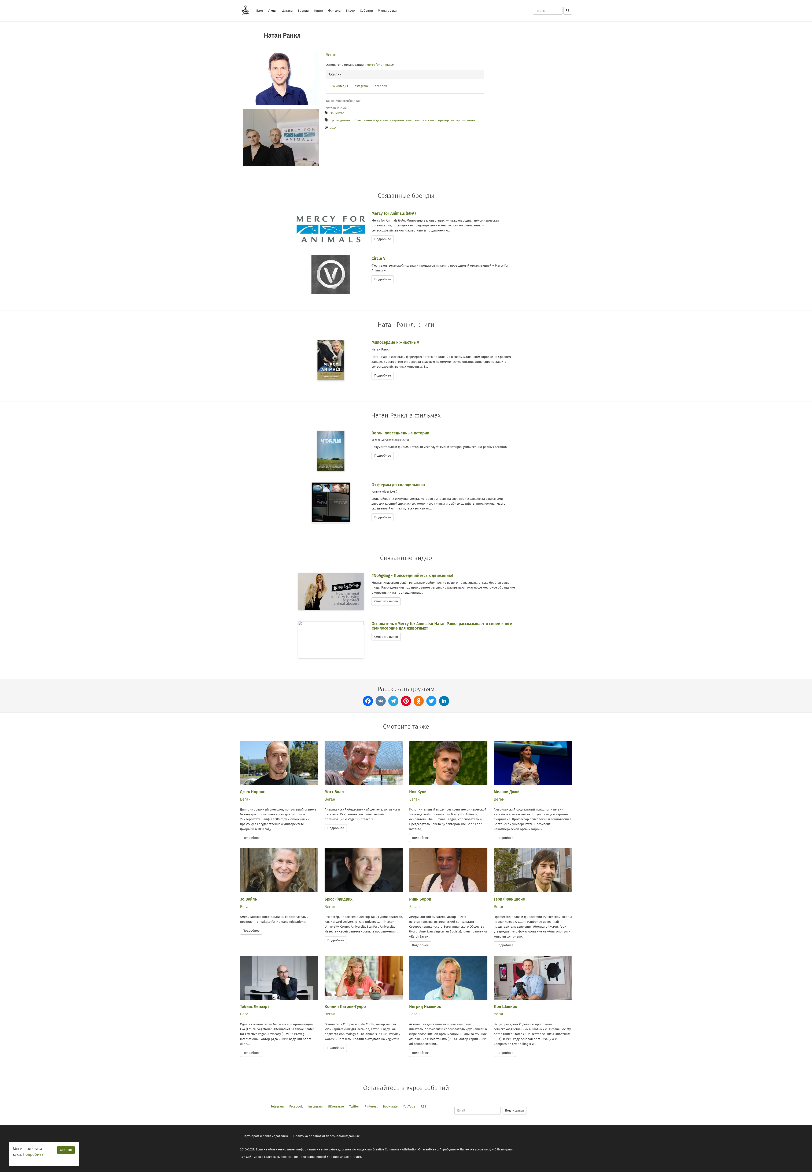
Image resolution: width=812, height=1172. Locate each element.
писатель (469, 120)
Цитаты (287, 10)
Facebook (380, 86)
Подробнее (382, 239)
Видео (350, 10)
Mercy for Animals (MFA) (394, 213)
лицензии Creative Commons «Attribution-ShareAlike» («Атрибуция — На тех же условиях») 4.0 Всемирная (435, 1149)
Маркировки (387, 10)
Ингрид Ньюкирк (425, 1006)
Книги (318, 10)
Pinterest (371, 1106)
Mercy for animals (379, 65)
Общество (337, 113)
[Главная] (247, 10)
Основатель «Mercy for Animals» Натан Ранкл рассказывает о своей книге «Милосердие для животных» (442, 626)
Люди (272, 10)
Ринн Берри (420, 899)
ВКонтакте (336, 1106)
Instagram (361, 86)
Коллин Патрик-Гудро (345, 1006)
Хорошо (66, 1150)
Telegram (277, 1106)
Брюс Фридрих (339, 899)
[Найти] (567, 11)
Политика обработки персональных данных (326, 1136)
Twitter (354, 1106)
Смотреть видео (386, 601)
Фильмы (334, 10)
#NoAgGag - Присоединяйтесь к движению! (412, 575)
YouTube (409, 1106)
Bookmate (390, 1106)
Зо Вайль (248, 899)
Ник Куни (418, 791)
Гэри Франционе (509, 899)
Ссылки (335, 74)
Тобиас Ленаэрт (254, 1006)
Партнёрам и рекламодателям (265, 1136)
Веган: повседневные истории (400, 433)
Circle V (378, 258)
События (366, 10)
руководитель (340, 120)
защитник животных (405, 120)
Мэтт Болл (334, 791)
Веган (331, 54)
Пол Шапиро (505, 1006)
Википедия (340, 86)
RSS (423, 1106)
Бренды (303, 10)
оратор (443, 120)
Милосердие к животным (395, 342)
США (333, 128)
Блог (259, 10)
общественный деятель (370, 120)
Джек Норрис (252, 791)
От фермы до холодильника (398, 484)
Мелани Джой (507, 791)
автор (455, 120)
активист (429, 120)
